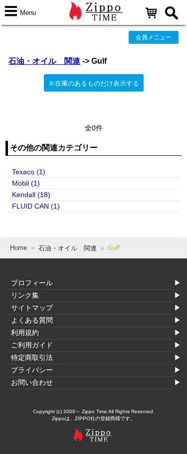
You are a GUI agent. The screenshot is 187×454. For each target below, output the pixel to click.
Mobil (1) (26, 183)
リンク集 (25, 295)
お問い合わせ (32, 382)
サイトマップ (32, 308)
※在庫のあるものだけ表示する (93, 83)
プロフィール (32, 283)
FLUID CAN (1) (36, 206)
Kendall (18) (31, 195)
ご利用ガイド (32, 345)
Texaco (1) (28, 172)
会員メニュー (154, 37)
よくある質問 (32, 320)
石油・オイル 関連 (44, 61)
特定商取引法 (32, 357)
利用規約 (25, 333)
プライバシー (32, 370)
